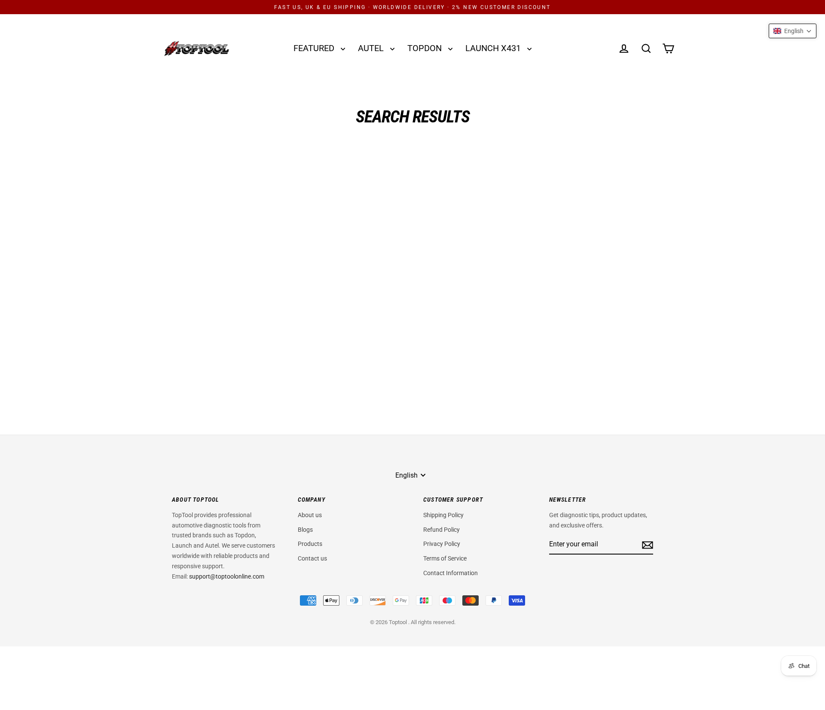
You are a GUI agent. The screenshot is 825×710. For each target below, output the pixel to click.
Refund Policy (441, 529)
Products (310, 543)
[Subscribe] (646, 544)
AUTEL (372, 48)
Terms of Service (445, 558)
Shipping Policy (443, 515)
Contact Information (450, 573)
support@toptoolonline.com (226, 576)
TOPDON (425, 48)
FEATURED (314, 48)
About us (310, 515)
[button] (792, 31)
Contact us (312, 558)
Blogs (305, 529)
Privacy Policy (441, 543)
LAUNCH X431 (494, 48)
